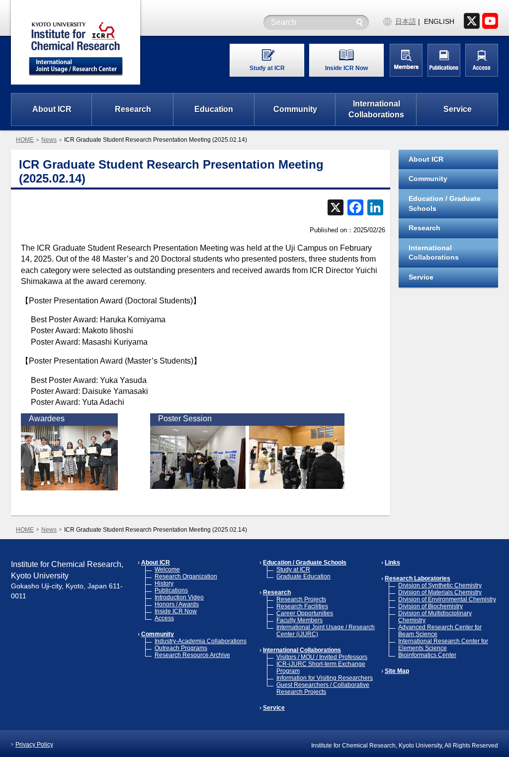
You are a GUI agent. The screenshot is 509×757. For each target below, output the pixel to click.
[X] (335, 208)
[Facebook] (355, 208)
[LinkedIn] (375, 208)
